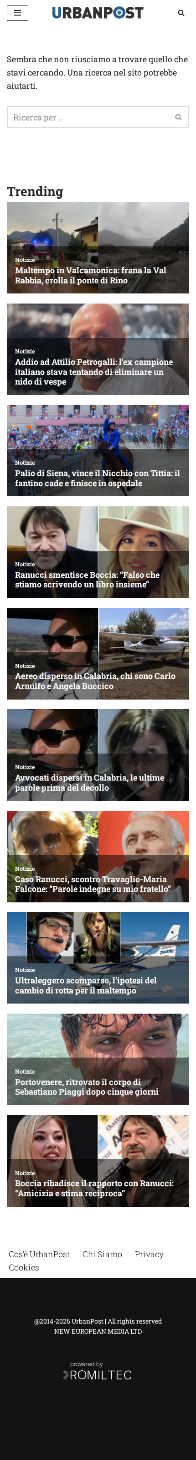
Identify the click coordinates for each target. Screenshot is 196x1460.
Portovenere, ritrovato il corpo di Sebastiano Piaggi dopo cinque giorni (87, 1087)
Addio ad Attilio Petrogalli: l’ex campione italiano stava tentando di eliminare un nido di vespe (94, 372)
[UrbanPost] (98, 12)
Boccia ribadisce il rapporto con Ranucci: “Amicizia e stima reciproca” (94, 1188)
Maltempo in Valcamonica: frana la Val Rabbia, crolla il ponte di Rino (90, 275)
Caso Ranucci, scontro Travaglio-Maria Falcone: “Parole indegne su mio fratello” (93, 884)
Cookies (24, 1267)
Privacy (149, 1253)
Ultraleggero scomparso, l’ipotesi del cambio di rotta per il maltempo (86, 985)
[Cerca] (181, 12)
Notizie (25, 259)
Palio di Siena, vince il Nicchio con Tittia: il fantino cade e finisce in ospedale (97, 478)
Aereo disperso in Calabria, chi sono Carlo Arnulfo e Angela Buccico (95, 681)
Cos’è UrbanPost (39, 1253)
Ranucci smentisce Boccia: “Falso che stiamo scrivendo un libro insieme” (87, 580)
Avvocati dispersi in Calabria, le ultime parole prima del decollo (89, 782)
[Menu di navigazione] (17, 13)
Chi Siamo (102, 1253)
